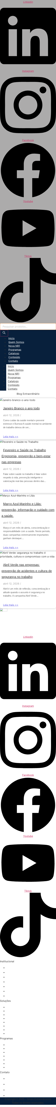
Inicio (11, 338)
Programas (14, 349)
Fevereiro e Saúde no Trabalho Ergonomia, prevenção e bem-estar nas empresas (26, 456)
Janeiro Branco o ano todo (21, 408)
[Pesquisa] (4, 333)
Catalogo (13, 353)
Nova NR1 (14, 345)
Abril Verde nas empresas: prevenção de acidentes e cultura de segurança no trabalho (27, 571)
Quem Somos (16, 342)
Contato (13, 360)
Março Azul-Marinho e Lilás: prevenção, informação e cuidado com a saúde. (28, 510)
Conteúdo (14, 357)
